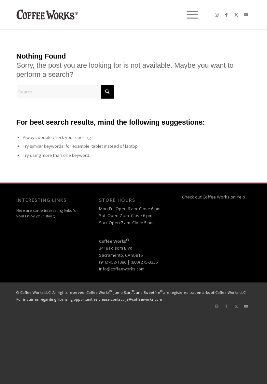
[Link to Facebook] (226, 15)
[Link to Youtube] (246, 15)
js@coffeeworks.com (144, 299)
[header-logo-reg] (48, 14)
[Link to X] (236, 15)
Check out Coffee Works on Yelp (213, 197)
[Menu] (189, 14)
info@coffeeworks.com (122, 269)
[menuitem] (189, 14)
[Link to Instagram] (216, 15)
